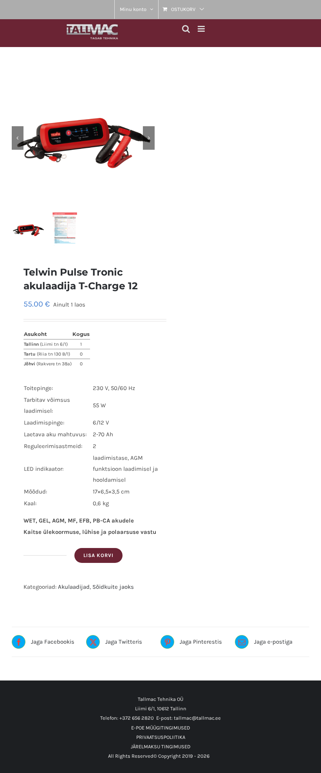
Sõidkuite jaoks (113, 586)
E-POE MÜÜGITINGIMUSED (160, 728)
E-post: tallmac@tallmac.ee (188, 718)
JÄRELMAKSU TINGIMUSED (161, 746)
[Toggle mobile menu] (202, 29)
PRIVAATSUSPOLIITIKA (160, 737)
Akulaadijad (74, 586)
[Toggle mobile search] (186, 29)
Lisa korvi (98, 555)
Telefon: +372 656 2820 (127, 718)
